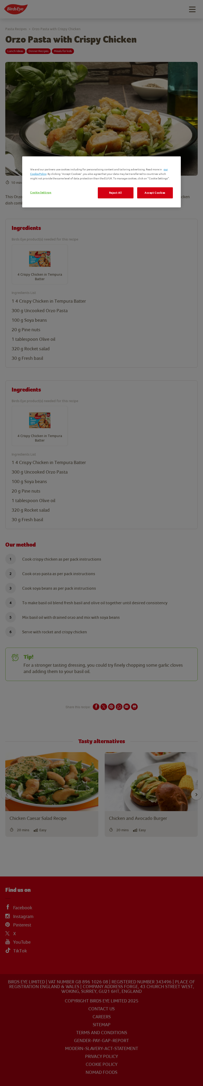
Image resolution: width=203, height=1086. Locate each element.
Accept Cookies (155, 192)
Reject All (115, 192)
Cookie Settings (41, 192)
